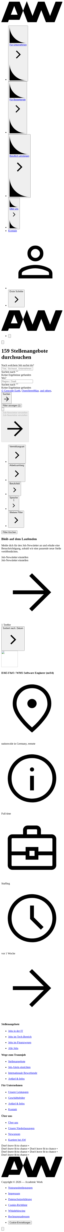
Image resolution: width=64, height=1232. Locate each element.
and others (45, 390)
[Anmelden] (35, 288)
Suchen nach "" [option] (9, 371)
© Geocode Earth (10, 390)
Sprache (14, 498)
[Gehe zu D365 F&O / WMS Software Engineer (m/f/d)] (32, 1017)
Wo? (3, 378)
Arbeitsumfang (17, 465)
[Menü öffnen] (9, 336)
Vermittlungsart (17, 446)
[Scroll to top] (2, 1229)
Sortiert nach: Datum (13, 628)
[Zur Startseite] (32, 21)
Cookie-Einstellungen (20, 1222)
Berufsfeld (15, 483)
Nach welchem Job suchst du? (17, 365)
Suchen (6, 394)
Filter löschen (9, 532)
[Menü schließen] (2, 342)
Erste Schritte (16, 291)
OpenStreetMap (30, 390)
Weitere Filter (16, 512)
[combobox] (17, 368)
